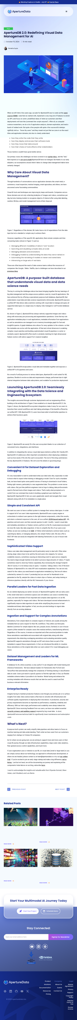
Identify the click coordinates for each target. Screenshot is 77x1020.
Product (48, 981)
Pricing (48, 994)
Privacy (70, 989)
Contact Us (58, 991)
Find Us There (53, 2)
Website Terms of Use (70, 1002)
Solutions (47, 984)
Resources (47, 991)
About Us (58, 984)
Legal (71, 981)
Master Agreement (69, 985)
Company (58, 981)
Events (59, 988)
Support (70, 992)
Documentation (45, 988)
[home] (19, 11)
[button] (66, 11)
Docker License (70, 1008)
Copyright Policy (69, 996)
